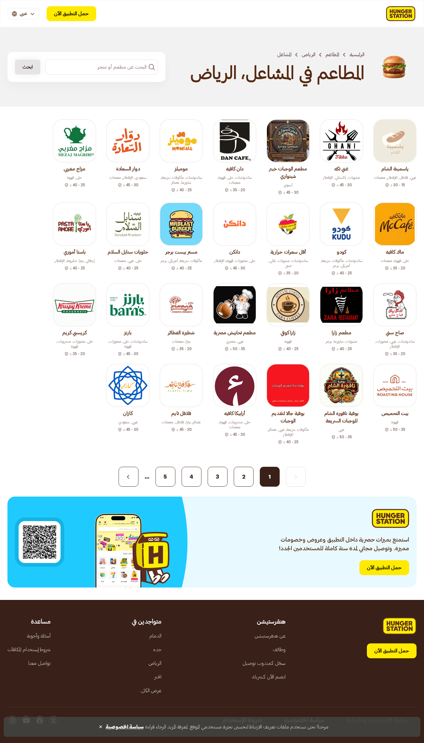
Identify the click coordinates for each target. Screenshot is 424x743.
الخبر (157, 676)
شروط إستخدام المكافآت (29, 649)
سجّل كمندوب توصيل (264, 663)
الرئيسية (357, 54)
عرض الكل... (149, 690)
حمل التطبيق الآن (71, 13)
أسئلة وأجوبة (39, 635)
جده (157, 649)
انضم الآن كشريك (269, 676)
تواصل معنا (39, 663)
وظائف (279, 649)
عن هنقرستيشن (270, 635)
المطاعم (332, 54)
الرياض (308, 54)
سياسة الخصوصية (125, 726)
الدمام (155, 635)
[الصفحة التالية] (128, 477)
